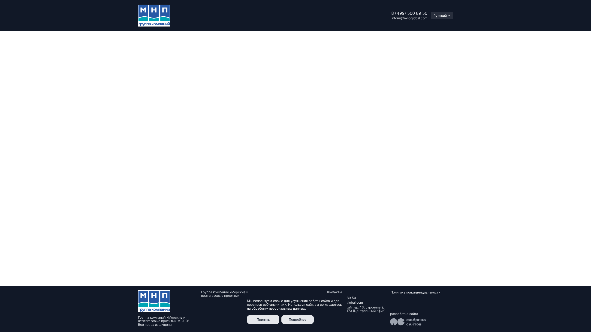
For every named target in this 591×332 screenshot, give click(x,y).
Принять (263, 319)
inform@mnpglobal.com (409, 18)
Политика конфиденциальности (415, 292)
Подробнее (297, 319)
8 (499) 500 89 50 (409, 13)
